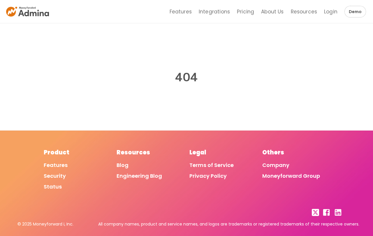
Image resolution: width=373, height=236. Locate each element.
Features (181, 11)
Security (55, 175)
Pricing (245, 11)
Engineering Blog (139, 175)
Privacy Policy (208, 175)
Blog (123, 165)
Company (275, 165)
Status (53, 186)
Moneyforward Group (291, 175)
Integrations (214, 11)
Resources (304, 11)
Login (330, 11)
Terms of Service (211, 165)
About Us (272, 11)
